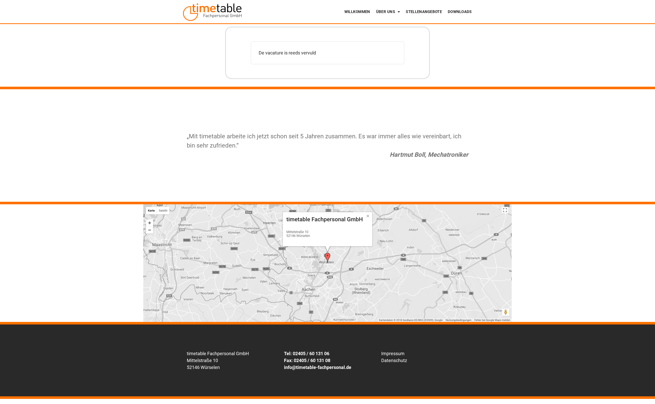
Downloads (460, 11)
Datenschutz (394, 360)
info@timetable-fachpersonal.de (317, 367)
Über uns (385, 11)
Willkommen (357, 11)
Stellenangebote (424, 11)
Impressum (393, 353)
